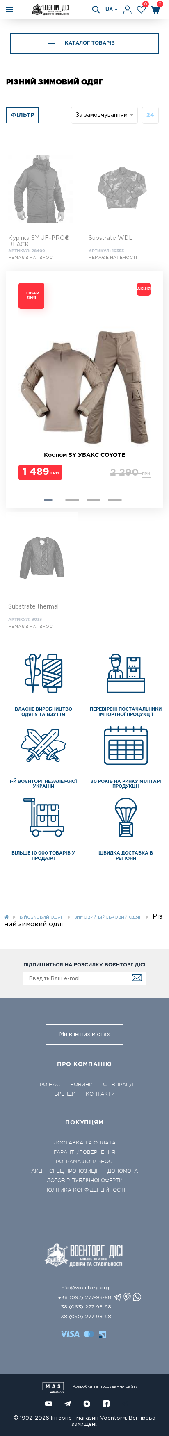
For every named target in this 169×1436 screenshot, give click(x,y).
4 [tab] (114, 500)
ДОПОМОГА (122, 1171)
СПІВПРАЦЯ (118, 1084)
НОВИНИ (81, 1084)
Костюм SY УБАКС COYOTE (84, 455)
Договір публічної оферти (85, 1180)
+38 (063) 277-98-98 (84, 1307)
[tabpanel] (84, 383)
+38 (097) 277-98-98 (84, 1297)
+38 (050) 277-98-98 (84, 1317)
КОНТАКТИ (100, 1094)
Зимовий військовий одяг (108, 917)
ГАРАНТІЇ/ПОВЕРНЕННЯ (84, 1152)
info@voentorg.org (84, 1288)
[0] (141, 10)
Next (22, 389)
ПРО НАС (48, 1084)
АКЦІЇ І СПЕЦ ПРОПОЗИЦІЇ (64, 1171)
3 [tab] (93, 500)
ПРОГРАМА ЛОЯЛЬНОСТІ (84, 1162)
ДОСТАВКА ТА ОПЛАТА (85, 1143)
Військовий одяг (41, 917)
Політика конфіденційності (84, 1190)
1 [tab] (48, 500)
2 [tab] (72, 500)
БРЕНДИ (65, 1094)
